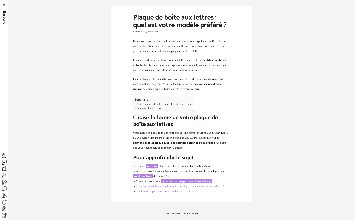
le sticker (152, 166)
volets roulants (143, 176)
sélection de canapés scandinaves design (186, 181)
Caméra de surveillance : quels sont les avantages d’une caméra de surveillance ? (180, 186)
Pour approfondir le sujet (150, 108)
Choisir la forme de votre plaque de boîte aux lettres (163, 104)
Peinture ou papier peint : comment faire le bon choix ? (166, 191)
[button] (4, 5)
